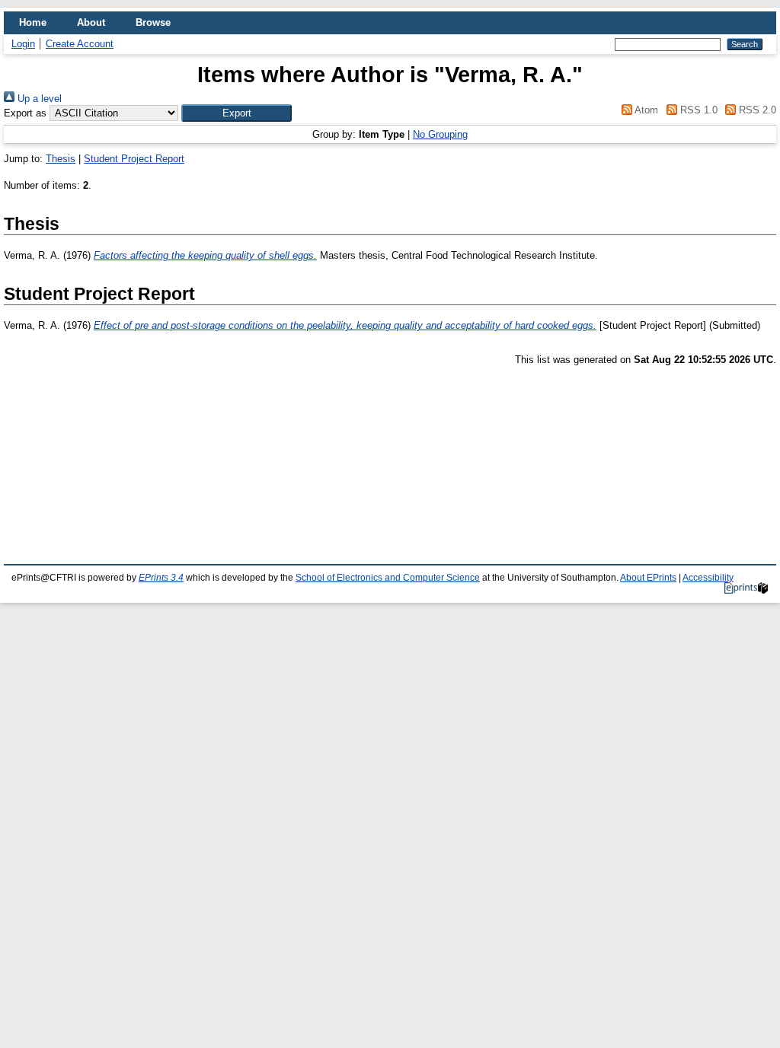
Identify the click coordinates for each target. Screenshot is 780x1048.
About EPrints (648, 577)
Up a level (38, 98)
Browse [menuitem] (153, 22)
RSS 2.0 (756, 110)
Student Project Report (134, 158)
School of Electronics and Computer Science (388, 577)
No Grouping (440, 134)
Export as (25, 113)
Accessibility (708, 577)
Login (23, 43)
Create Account (79, 43)
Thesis (60, 158)
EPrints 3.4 (161, 577)
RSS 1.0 (697, 110)
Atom (645, 110)
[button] (236, 113)
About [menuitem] (91, 22)
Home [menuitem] (32, 22)
